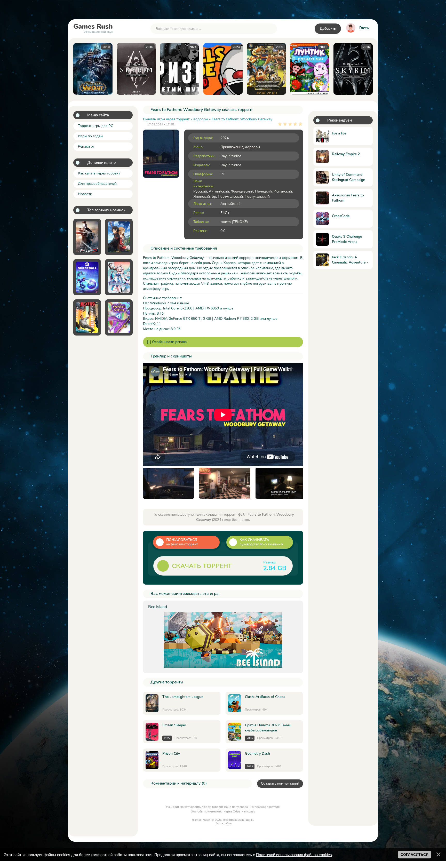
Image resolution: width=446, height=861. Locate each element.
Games (93, 27)
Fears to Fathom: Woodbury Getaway (242, 119)
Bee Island (157, 607)
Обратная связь (244, 811)
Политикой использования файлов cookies (294, 854)
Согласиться (414, 854)
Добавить (328, 28)
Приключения (231, 147)
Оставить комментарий (280, 783)
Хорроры (252, 147)
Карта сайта (223, 823)
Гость (364, 27)
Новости (85, 194)
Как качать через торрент (99, 173)
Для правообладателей (97, 183)
